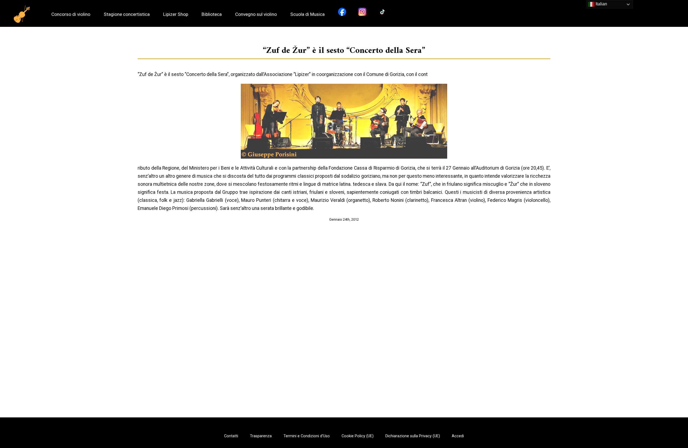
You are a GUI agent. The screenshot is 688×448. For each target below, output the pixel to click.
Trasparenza (261, 436)
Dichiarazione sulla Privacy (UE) (412, 436)
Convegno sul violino (256, 14)
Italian (600, 4)
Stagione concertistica (127, 14)
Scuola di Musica (307, 14)
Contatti (231, 436)
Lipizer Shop (175, 14)
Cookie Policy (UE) (358, 436)
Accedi (458, 436)
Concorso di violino (70, 14)
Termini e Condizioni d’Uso (307, 436)
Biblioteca (212, 14)
